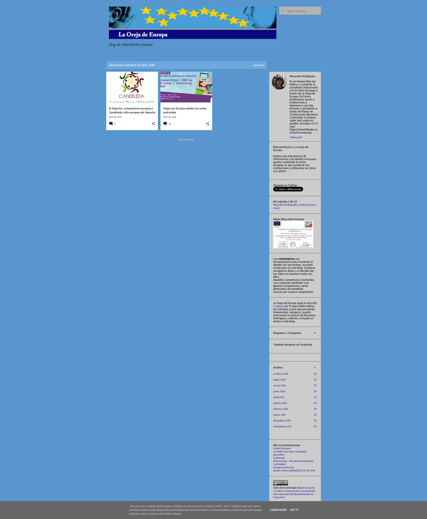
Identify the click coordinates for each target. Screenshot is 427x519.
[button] (153, 124)
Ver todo (259, 65)
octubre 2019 (280, 373)
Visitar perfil (296, 137)
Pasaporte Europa (283, 467)
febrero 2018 (280, 408)
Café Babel (279, 464)
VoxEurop (279, 457)
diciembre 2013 (282, 420)
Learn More (278, 509)
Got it (294, 509)
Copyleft (278, 306)
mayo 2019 (279, 379)
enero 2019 (279, 385)
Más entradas (186, 140)
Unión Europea (282, 448)
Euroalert (278, 454)
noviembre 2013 (282, 426)
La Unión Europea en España (290, 451)
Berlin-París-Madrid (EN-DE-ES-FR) (294, 470)
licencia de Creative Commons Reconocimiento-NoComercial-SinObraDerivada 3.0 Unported (295, 492)
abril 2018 (278, 397)
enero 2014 (279, 414)
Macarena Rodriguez (302, 76)
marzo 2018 (280, 403)
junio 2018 (279, 391)
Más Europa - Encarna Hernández (293, 461)
